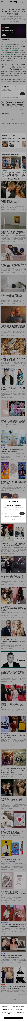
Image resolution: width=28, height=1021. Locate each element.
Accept (13, 1017)
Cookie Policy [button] (5, 1012)
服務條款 (16, 516)
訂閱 (22, 513)
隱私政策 (19, 516)
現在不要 (13, 519)
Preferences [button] (10, 1013)
